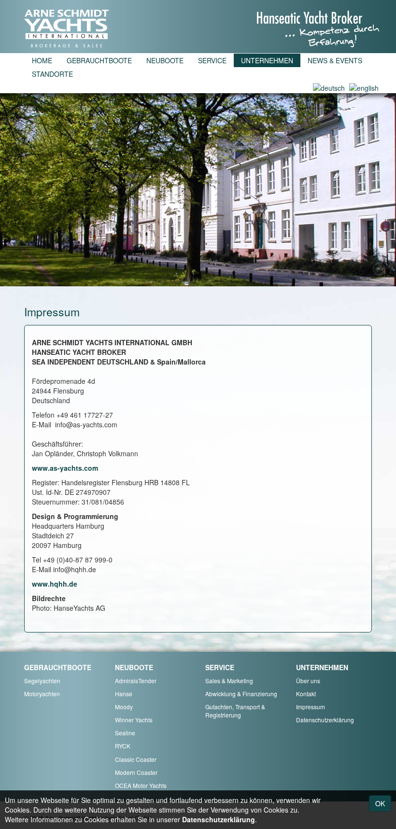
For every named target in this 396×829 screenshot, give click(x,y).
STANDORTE (52, 74)
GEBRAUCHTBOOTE (99, 60)
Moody (124, 707)
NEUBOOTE (165, 60)
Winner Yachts (134, 720)
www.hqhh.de (54, 584)
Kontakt (306, 693)
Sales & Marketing (229, 680)
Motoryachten (42, 693)
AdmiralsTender (135, 680)
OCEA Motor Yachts (141, 785)
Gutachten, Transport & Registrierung (235, 711)
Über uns (308, 680)
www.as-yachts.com (65, 468)
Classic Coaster (135, 759)
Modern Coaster (136, 772)
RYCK (122, 746)
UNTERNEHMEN (267, 60)
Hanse (123, 693)
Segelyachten (42, 680)
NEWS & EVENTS (335, 60)
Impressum (310, 707)
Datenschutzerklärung (325, 720)
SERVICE (212, 60)
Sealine (125, 733)
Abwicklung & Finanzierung (241, 693)
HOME (42, 60)
